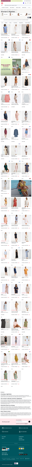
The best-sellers (18, 7)
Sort (2, 22)
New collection (12, 7)
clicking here (26, 423)
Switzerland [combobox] (27, 458)
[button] (30, 3)
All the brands (24, 7)
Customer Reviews (13, 458)
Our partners (20, 438)
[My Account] (26, 3)
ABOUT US (3, 438)
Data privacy (17, 458)
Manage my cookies (22, 458)
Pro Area (29, 7)
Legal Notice (4, 459)
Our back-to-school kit (5, 7)
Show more (16, 443)
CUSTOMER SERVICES (21, 436)
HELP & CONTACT (4, 436)
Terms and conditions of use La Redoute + (11, 459)
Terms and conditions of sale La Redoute (6, 458)
